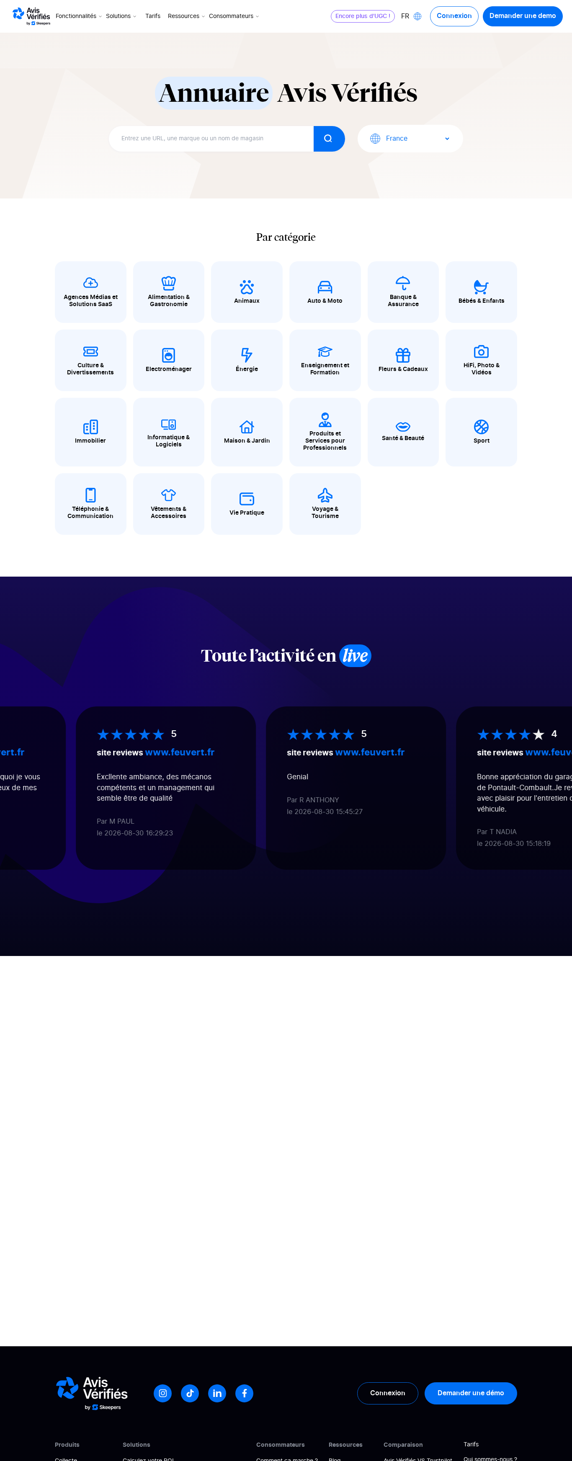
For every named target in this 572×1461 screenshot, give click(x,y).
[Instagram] (163, 1393)
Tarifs (152, 16)
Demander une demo (523, 16)
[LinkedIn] (217, 1393)
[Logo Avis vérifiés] (31, 16)
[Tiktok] (190, 1393)
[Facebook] (244, 1393)
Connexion (454, 16)
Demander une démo (471, 1393)
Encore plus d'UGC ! (362, 16)
